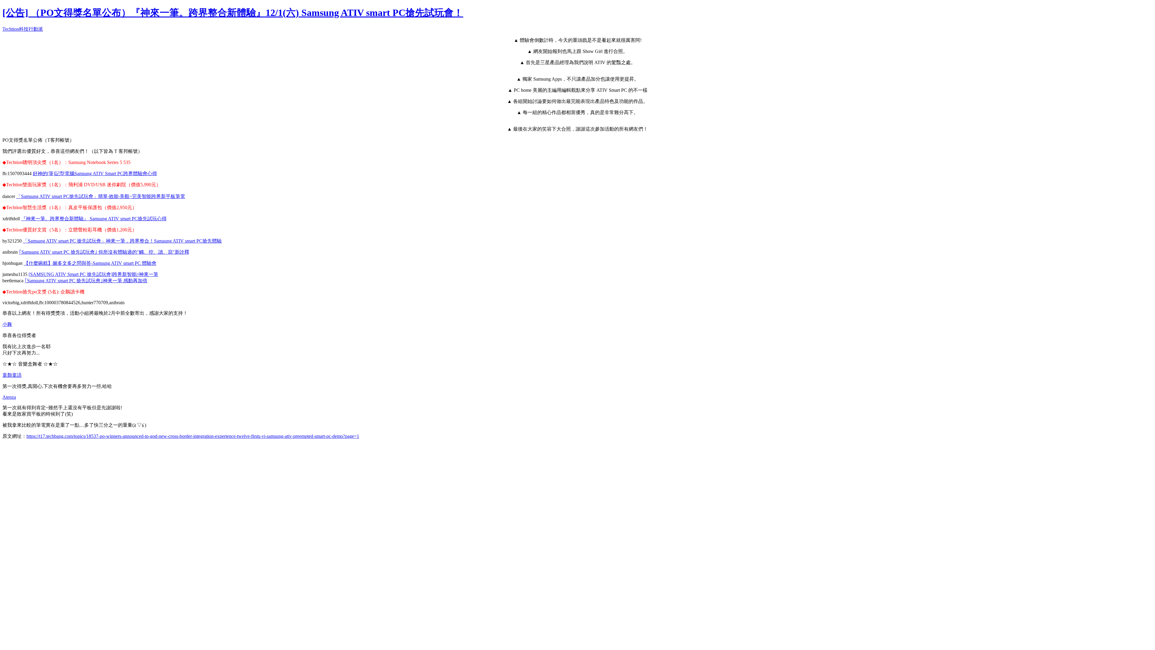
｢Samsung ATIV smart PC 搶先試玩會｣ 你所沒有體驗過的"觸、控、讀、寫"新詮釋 (104, 252)
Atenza (9, 397)
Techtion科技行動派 (22, 29)
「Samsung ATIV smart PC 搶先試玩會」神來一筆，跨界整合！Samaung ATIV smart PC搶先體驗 (122, 240)
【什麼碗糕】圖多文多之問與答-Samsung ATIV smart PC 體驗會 (90, 263)
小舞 (7, 324)
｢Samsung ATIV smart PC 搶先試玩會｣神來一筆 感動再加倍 (86, 280)
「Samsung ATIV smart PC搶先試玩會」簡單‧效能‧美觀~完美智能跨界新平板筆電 (100, 196)
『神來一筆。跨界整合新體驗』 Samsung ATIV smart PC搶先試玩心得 (94, 218)
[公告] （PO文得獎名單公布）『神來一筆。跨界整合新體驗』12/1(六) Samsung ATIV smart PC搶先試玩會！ (232, 12)
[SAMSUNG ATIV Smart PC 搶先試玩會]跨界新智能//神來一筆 (93, 274)
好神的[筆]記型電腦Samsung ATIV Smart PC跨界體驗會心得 (95, 173)
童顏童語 (12, 375)
